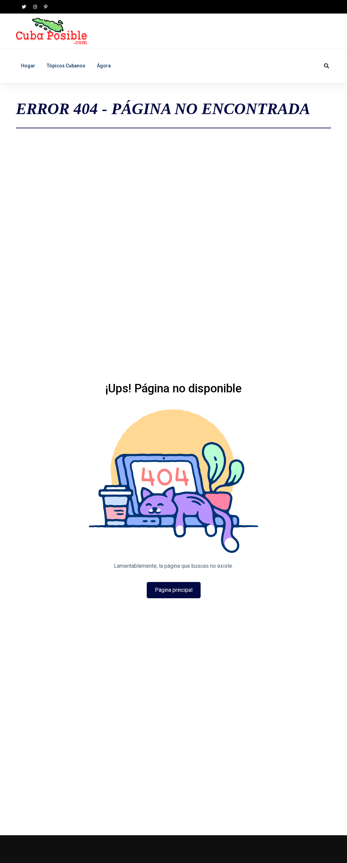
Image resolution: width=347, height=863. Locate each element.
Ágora (104, 65)
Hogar (28, 65)
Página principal (173, 590)
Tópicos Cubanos (66, 65)
